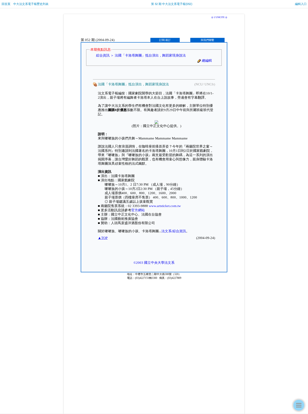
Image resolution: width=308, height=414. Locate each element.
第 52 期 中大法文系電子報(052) (171, 4)
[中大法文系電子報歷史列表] (298, 405)
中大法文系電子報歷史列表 (30, 4)
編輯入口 (301, 4)
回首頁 (6, 4)
